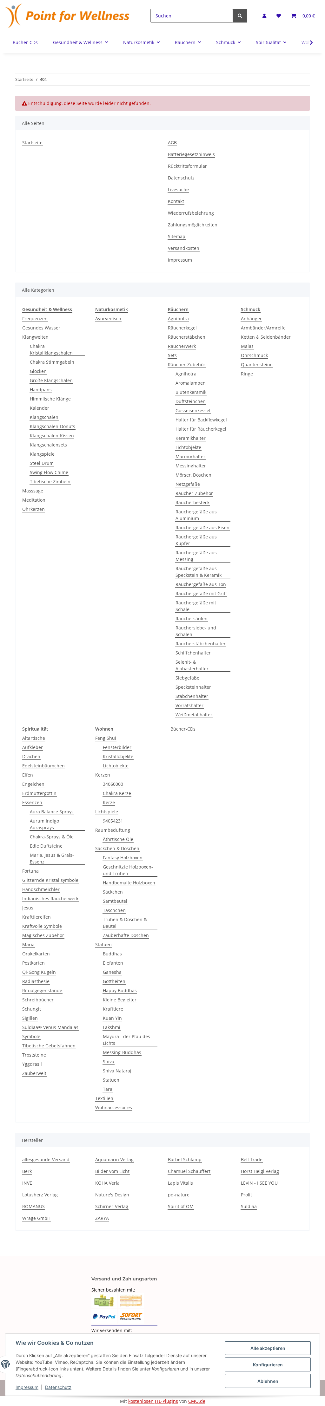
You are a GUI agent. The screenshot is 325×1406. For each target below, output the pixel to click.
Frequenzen (35, 319)
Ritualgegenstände (42, 990)
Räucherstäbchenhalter (201, 644)
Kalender (39, 408)
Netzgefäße (188, 484)
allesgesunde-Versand (46, 1159)
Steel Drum (42, 463)
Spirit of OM (181, 1206)
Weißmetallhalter (194, 715)
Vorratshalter (189, 705)
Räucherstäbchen (186, 337)
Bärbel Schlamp (185, 1159)
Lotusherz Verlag (40, 1195)
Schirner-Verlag (111, 1206)
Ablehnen (267, 1381)
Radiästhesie (36, 981)
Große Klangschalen (51, 380)
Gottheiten (114, 981)
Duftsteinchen (191, 401)
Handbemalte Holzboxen (129, 883)
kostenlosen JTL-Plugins (153, 1401)
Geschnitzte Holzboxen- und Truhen (128, 870)
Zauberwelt (34, 1073)
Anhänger (251, 319)
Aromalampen (191, 383)
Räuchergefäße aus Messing (196, 556)
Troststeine (34, 1055)
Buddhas (112, 954)
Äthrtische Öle (118, 839)
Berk (27, 1171)
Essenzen (32, 802)
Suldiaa (249, 1206)
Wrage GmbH (36, 1218)
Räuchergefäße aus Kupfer (196, 540)
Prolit (246, 1195)
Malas (247, 346)
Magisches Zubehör (43, 935)
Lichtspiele (106, 812)
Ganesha (112, 972)
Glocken (38, 371)
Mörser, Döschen (193, 475)
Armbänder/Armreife (263, 328)
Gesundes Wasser (41, 328)
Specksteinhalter (193, 687)
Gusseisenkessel (193, 410)
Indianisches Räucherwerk (50, 898)
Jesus (27, 908)
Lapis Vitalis (180, 1183)
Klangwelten (35, 337)
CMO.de (196, 1401)
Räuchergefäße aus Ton (201, 584)
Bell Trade (251, 1159)
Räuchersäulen (192, 618)
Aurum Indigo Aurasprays (44, 824)
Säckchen (113, 892)
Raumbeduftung (112, 830)
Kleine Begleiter (119, 1000)
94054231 (113, 821)
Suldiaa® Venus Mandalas (50, 1027)
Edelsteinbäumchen (43, 766)
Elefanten (113, 963)
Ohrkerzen (33, 509)
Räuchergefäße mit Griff (201, 593)
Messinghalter (191, 466)
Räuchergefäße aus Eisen (202, 527)
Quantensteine (257, 364)
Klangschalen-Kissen (52, 436)
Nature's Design (112, 1195)
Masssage (32, 491)
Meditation (33, 500)
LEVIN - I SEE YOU (259, 1183)
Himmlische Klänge (50, 399)
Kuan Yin (112, 1018)
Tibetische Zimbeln (50, 481)
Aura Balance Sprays (52, 812)
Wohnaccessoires (113, 1107)
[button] (264, 16)
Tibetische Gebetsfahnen (49, 1046)
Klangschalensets (48, 445)
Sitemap (176, 236)
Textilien (104, 1098)
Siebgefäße (187, 678)
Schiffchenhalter (193, 653)
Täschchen (114, 910)
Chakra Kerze (117, 793)
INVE (27, 1183)
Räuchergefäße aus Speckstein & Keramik (199, 571)
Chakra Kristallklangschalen (51, 349)
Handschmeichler (41, 889)
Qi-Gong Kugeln (39, 972)
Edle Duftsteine (46, 846)
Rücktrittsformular (187, 166)
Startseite (32, 143)
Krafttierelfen (36, 917)
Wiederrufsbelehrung (191, 213)
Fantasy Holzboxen (123, 858)
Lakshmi (111, 1027)
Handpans (41, 390)
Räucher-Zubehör (186, 364)
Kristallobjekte (118, 756)
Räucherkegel (182, 328)
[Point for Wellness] (67, 15)
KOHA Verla (107, 1183)
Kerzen (102, 775)
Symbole (31, 1036)
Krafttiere (113, 1009)
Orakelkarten (36, 954)
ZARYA (102, 1218)
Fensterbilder (117, 747)
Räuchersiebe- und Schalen (196, 631)
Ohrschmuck (254, 355)
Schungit (31, 1009)
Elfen (27, 775)
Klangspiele (42, 454)
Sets (172, 355)
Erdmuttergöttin (39, 793)
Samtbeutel (115, 901)
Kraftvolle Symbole (42, 926)
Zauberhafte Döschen (126, 935)
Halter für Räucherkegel (201, 429)
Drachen (31, 756)
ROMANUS (33, 1206)
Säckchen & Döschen (117, 848)
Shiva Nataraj (117, 1071)
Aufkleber (32, 747)
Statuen (103, 944)
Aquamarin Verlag (114, 1159)
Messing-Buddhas (122, 1052)
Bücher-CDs (183, 729)
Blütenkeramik (191, 392)
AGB (172, 143)
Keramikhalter (191, 438)
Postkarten (33, 963)
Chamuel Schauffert (189, 1171)
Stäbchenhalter (192, 696)
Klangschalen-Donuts (52, 426)
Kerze (109, 802)
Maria (28, 944)
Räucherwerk (182, 346)
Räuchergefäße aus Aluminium (196, 515)
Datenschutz (181, 178)
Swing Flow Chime (49, 472)
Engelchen (33, 784)
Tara (107, 1089)
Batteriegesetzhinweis (191, 154)
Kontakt (176, 201)
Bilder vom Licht (112, 1171)
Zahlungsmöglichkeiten (192, 225)
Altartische (33, 738)
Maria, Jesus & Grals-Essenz (52, 858)
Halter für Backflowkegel (201, 420)
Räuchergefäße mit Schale (196, 606)
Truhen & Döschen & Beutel (125, 922)
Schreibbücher (38, 1000)
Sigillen (30, 1018)
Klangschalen (44, 417)
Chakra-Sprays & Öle (52, 837)
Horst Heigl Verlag (260, 1171)
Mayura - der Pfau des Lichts (126, 1039)
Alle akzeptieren (267, 1348)
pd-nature (178, 1195)
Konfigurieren (268, 1364)
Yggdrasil (32, 1064)
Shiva (108, 1061)
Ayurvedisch (108, 319)
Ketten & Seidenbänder (266, 337)
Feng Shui (105, 738)
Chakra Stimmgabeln (52, 362)
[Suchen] (240, 16)
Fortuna (30, 871)
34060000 (113, 784)
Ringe (247, 374)
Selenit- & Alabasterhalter (192, 665)
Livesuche (178, 189)
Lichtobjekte (188, 447)
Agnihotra (178, 319)
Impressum (180, 260)
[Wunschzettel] (278, 16)
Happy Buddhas (120, 990)
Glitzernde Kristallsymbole (50, 880)
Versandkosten (183, 248)
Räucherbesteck (192, 502)
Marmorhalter (190, 456)
